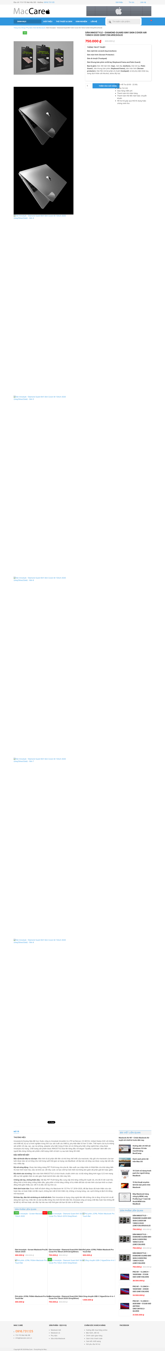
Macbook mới (56, 1330)
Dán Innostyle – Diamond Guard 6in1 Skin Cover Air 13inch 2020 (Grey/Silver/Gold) (142, 1220)
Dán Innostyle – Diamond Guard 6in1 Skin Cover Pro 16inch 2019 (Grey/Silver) (142, 1239)
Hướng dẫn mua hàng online (96, 1330)
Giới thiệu (119, 2)
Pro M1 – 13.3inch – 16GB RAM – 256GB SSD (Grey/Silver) (141, 1288)
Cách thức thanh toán (94, 1338)
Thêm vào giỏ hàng (107, 86)
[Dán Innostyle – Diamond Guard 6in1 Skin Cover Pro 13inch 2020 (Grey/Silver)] (125, 1258)
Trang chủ (17, 28)
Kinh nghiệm (81, 21)
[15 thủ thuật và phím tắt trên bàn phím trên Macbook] (125, 1185)
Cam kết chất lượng (93, 1341)
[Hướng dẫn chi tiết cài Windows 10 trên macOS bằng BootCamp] (125, 1149)
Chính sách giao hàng (94, 1336)
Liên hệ (143, 2)
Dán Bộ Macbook (39, 28)
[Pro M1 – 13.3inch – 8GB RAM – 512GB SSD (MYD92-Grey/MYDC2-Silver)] (125, 1306)
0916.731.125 (49, 2)
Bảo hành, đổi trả (92, 1333)
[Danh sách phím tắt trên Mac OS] (125, 1162)
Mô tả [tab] (16, 1131)
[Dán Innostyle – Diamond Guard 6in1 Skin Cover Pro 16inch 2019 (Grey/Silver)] (125, 1239)
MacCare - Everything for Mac (36, 1349)
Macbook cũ (55, 1333)
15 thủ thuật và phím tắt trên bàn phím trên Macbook (141, 1184)
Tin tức (131, 2)
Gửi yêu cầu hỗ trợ (93, 1344)
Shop (23, 28)
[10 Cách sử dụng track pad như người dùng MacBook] (125, 1174)
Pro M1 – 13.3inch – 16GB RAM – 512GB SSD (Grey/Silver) (141, 1274)
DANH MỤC (21, 21)
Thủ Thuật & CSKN (64, 21)
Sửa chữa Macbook (58, 1338)
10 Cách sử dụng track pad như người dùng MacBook (142, 1173)
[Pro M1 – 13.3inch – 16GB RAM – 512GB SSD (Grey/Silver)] (125, 1277)
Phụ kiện (29, 28)
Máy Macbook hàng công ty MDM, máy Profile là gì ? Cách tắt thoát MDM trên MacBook (141, 1199)
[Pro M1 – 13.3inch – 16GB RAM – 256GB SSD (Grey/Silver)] (125, 1291)
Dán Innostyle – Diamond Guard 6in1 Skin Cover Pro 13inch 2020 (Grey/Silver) (142, 1258)
